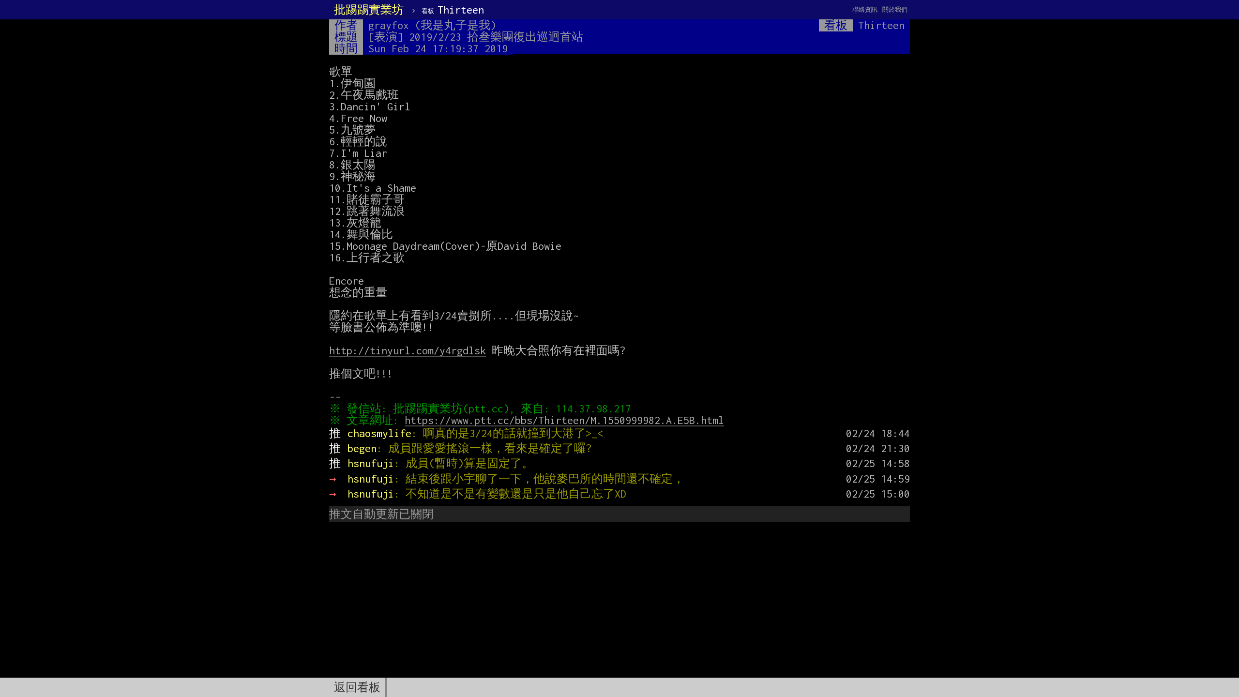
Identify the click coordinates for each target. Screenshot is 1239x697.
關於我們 (894, 9)
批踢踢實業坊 (369, 9)
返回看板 (357, 687)
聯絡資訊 (864, 9)
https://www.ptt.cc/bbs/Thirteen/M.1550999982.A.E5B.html (564, 420)
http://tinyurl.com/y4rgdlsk (407, 350)
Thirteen (453, 9)
